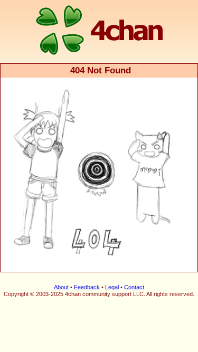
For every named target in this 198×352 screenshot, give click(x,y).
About (61, 287)
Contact (134, 287)
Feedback (87, 287)
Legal (112, 287)
